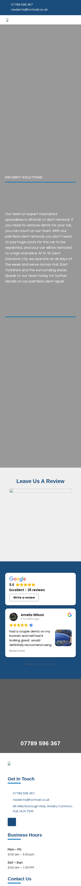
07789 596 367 (40, 743)
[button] (74, 19)
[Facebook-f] (12, 822)
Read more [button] (17, 651)
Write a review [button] (24, 597)
